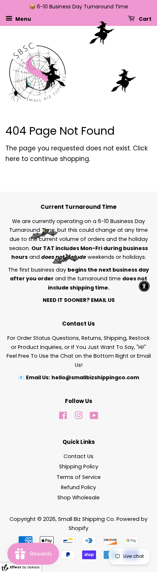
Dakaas (33, 567)
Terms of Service (79, 477)
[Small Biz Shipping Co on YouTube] (94, 417)
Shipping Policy (78, 466)
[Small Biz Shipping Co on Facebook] (63, 417)
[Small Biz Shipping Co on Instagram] (78, 417)
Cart (145, 18)
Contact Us (78, 456)
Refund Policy (78, 487)
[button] (144, 286)
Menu (22, 18)
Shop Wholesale (78, 497)
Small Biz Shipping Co (86, 519)
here (12, 158)
